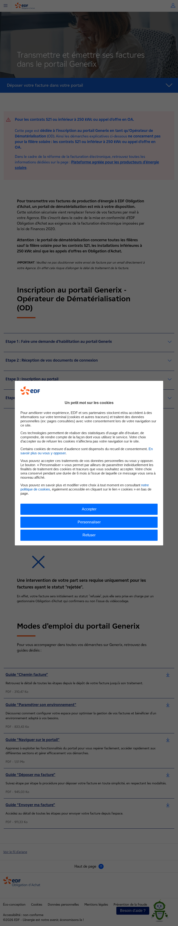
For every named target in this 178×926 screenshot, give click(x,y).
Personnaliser (89, 522)
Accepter (89, 509)
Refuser (89, 535)
